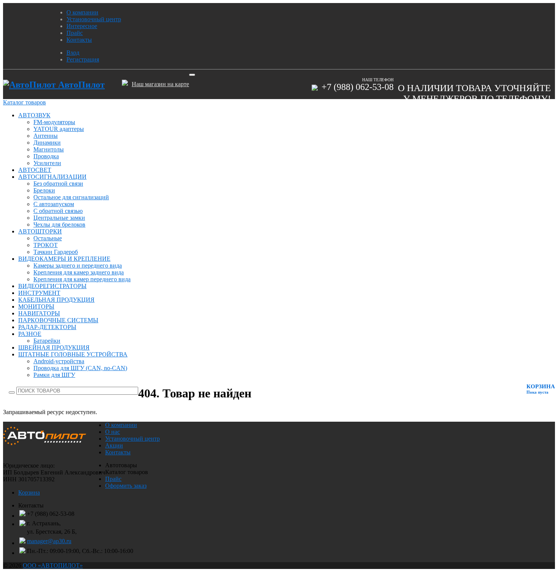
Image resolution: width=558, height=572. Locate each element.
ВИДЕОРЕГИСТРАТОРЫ (52, 286)
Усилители (47, 163)
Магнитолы (48, 149)
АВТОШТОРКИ (40, 231)
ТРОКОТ (45, 245)
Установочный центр (93, 19)
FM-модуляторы (54, 122)
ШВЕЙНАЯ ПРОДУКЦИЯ (54, 347)
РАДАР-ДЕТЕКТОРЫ (47, 327)
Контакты (79, 39)
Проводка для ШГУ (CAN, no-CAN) (80, 368)
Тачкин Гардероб (55, 252)
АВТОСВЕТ (34, 170)
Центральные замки (59, 217)
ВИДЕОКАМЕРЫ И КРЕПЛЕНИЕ (64, 258)
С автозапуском (53, 204)
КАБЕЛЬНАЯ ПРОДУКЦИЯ (56, 299)
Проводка (46, 156)
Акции (114, 445)
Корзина (29, 492)
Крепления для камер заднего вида (78, 272)
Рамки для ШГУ (54, 375)
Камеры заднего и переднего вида (77, 265)
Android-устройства (58, 361)
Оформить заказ (126, 485)
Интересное (81, 26)
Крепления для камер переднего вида (82, 279)
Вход (72, 52)
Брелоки (44, 190)
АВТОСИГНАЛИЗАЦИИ (52, 176)
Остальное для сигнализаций (71, 197)
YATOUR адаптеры (58, 129)
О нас (112, 432)
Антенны (45, 135)
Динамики (47, 142)
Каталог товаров (24, 102)
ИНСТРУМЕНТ (39, 293)
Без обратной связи (58, 183)
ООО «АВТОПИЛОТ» (53, 565)
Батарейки (46, 340)
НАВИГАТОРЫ (39, 313)
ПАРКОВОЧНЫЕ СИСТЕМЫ (58, 320)
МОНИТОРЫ (36, 306)
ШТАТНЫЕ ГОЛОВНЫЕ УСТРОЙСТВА (73, 354)
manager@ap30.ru (49, 541)
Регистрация (82, 59)
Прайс (74, 33)
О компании (82, 12)
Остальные (47, 238)
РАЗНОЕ (29, 334)
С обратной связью (58, 211)
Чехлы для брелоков (59, 224)
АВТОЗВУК (34, 115)
